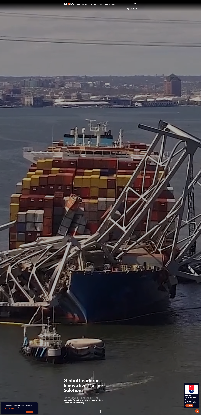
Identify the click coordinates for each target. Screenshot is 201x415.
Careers (113, 4)
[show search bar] (135, 4)
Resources (107, 4)
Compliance (84, 4)
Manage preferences (13, 412)
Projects (101, 4)
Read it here (189, 405)
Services (90, 4)
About (78, 4)
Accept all (29, 412)
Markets (96, 4)
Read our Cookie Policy (10, 408)
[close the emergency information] (197, 411)
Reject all (21, 412)
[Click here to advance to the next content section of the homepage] (100, 411)
